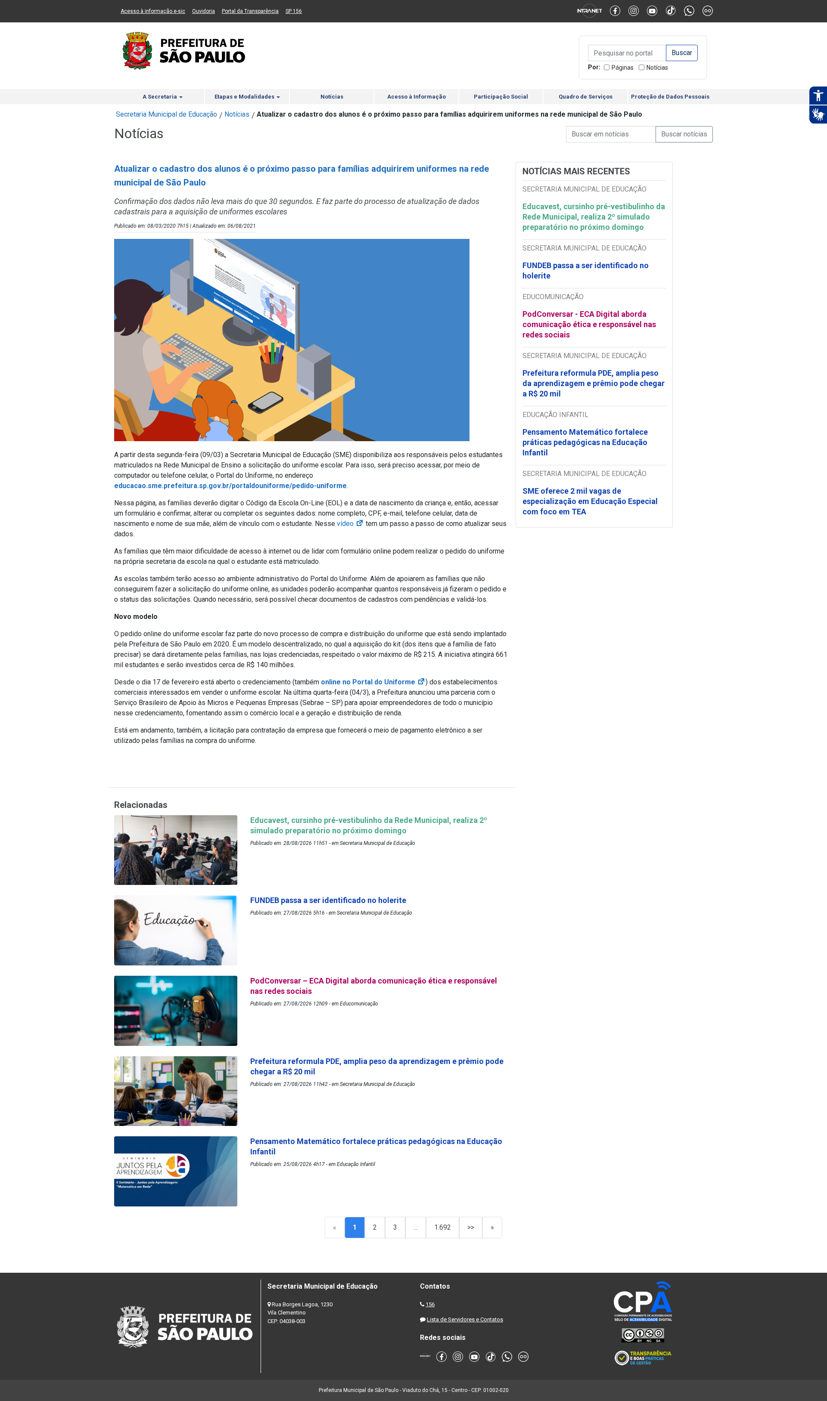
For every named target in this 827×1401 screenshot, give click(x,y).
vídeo (350, 524)
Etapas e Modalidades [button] (245, 96)
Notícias (657, 67)
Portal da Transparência (250, 11)
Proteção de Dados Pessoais (670, 96)
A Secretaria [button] (160, 96)
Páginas (623, 67)
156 (430, 1304)
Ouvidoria (203, 11)
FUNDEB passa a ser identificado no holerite (585, 270)
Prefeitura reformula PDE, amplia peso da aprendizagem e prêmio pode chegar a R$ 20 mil (593, 383)
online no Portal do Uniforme (373, 682)
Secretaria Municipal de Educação (166, 114)
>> (470, 1227)
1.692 (442, 1227)
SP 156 (294, 11)
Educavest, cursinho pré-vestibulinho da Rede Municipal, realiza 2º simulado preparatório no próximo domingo (593, 217)
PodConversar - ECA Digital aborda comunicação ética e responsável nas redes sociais (589, 324)
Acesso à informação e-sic (153, 11)
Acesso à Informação (416, 96)
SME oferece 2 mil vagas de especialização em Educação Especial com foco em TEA (590, 501)
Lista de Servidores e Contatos (465, 1319)
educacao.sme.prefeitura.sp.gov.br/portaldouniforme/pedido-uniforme (230, 486)
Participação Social (501, 96)
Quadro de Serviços (585, 96)
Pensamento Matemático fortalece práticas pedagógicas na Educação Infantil (585, 442)
